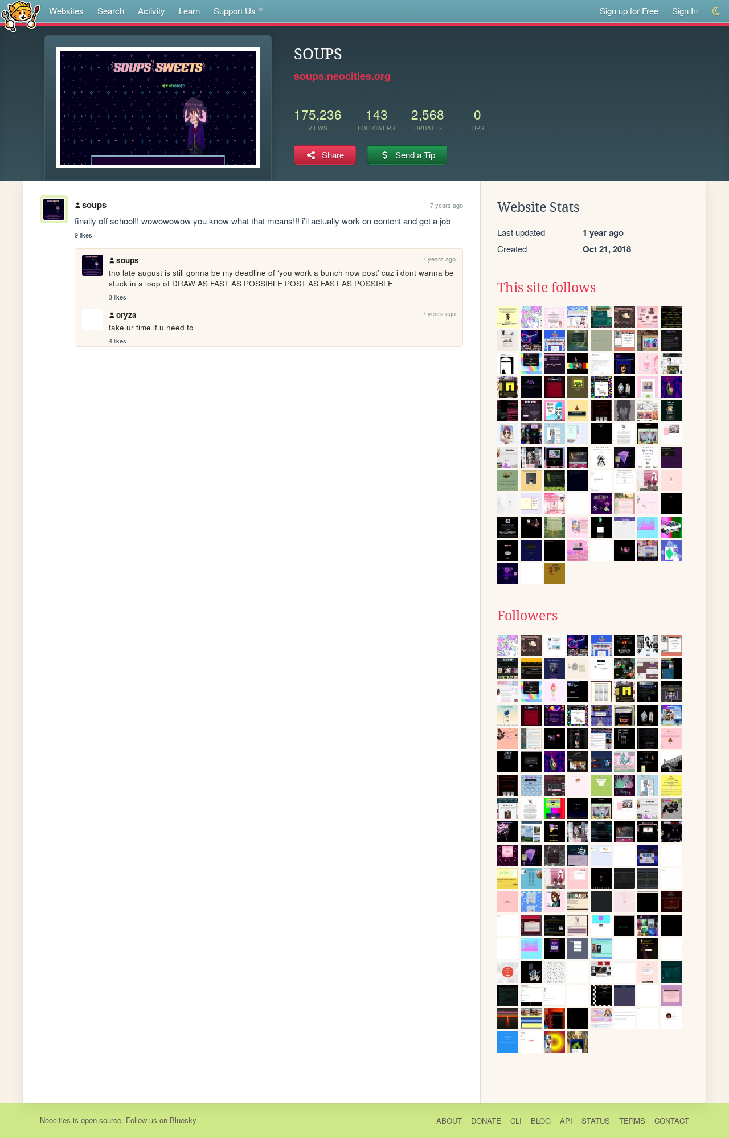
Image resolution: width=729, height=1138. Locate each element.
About (449, 1120)
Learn (189, 11)
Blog (541, 1120)
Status (595, 1120)
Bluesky (183, 1120)
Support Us (235, 11)
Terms (632, 1120)
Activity (151, 11)
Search (110, 11)
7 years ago (446, 205)
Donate (486, 1120)
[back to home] (21, 16)
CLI (516, 1120)
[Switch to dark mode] (717, 11)
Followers (527, 615)
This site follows (546, 287)
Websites (66, 11)
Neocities (55, 1120)
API (566, 1120)
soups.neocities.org (342, 75)
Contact (671, 1120)
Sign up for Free (629, 11)
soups (94, 204)
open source (101, 1120)
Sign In (685, 11)
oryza (126, 314)
